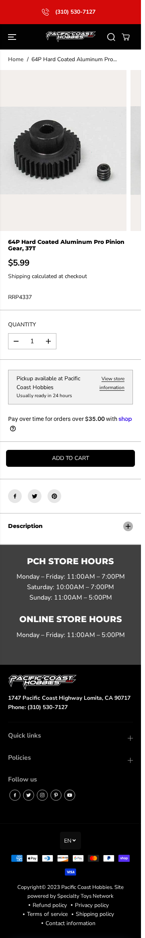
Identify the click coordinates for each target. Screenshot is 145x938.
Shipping (19, 276)
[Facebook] (15, 496)
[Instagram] (42, 795)
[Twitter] (34, 496)
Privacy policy (92, 905)
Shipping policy (95, 914)
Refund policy (50, 905)
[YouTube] (70, 795)
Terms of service (47, 914)
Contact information (70, 923)
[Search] (111, 37)
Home (15, 59)
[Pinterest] (54, 496)
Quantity (22, 324)
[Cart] (125, 37)
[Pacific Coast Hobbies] (71, 37)
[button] (13, 37)
